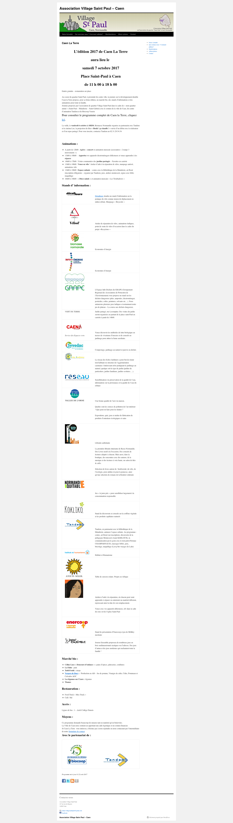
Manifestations (110, 34)
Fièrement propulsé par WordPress (159, 817)
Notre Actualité (67, 34)
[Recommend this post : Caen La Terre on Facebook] (64, 782)
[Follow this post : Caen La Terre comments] (72, 782)
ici (63, 119)
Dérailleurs (99, 196)
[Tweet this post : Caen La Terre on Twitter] (68, 782)
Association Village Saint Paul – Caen (91, 8)
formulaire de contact (77, 731)
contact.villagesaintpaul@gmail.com (71, 811)
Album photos (123, 34)
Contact (133, 34)
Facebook (64, 813)
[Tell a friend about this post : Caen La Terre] (77, 782)
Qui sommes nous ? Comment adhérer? (89, 34)
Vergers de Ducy (72, 673)
